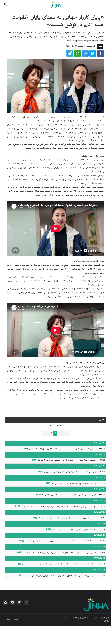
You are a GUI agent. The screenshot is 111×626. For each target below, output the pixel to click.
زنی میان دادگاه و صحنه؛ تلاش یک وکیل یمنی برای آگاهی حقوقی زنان (70, 472)
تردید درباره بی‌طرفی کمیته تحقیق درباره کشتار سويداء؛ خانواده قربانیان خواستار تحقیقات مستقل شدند (58, 507)
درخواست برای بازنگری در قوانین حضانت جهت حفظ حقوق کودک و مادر (68, 495)
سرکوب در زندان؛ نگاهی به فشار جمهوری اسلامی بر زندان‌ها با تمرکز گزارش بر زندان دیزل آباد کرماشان (58, 576)
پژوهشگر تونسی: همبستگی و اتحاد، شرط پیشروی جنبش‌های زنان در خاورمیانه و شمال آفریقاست (60, 541)
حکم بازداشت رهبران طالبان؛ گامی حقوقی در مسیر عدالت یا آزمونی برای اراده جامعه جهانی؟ (61, 449)
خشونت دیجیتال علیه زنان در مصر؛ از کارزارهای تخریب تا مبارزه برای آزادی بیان (66, 460)
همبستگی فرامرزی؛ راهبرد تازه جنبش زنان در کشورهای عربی (73, 530)
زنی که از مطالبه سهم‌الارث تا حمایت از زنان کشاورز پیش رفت (73, 484)
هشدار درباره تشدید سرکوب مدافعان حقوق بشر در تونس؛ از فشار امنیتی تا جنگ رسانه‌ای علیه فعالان (59, 553)
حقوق (100, 46)
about (16, 619)
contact (7, 619)
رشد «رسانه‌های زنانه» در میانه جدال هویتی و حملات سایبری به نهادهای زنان (67, 518)
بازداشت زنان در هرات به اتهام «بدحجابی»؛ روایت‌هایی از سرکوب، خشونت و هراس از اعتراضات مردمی (58, 564)
